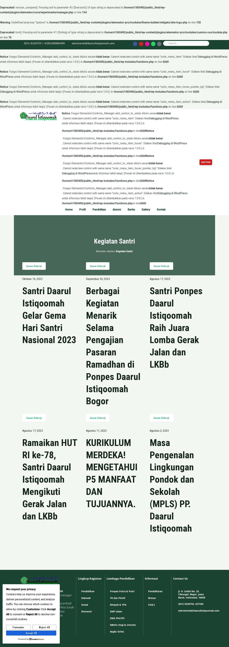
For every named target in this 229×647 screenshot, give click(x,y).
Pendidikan (99, 209)
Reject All (44, 627)
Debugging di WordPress (212, 56)
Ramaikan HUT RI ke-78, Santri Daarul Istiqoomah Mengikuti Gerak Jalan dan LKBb (49, 479)
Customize (18, 627)
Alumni (117, 209)
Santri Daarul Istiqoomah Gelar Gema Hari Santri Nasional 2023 (49, 315)
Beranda (100, 251)
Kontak (161, 209)
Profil (82, 209)
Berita (131, 209)
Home (69, 209)
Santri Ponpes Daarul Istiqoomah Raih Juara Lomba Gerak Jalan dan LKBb (176, 327)
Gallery (146, 209)
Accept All (31, 633)
